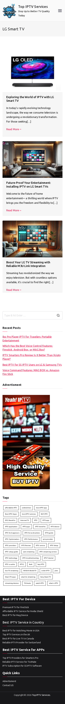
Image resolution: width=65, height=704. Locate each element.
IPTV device (55, 526)
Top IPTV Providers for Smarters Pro (20, 658)
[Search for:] (32, 315)
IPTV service (40, 545)
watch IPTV (40, 583)
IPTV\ (22, 564)
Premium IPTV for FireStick (16, 607)
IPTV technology (11, 558)
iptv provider (48, 539)
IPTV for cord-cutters (32, 533)
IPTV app (45, 520)
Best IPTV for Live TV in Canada (18, 638)
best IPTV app (41, 508)
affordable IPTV (11, 508)
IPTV (36, 520)
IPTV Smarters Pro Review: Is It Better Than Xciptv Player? (32, 357)
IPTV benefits (40, 526)
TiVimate (27, 583)
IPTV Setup (54, 545)
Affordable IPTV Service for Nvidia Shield (23, 611)
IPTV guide (49, 533)
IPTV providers (10, 545)
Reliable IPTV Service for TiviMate (19, 662)
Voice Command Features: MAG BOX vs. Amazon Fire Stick (31, 372)
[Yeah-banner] (26, 441)
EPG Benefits (10, 520)
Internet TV (24, 520)
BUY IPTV (44, 514)
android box (26, 508)
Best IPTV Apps (11, 514)
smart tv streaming (28, 577)
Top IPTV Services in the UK (16, 634)
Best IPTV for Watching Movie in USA (21, 630)
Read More (12, 129)
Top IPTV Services (33, 6)
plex (56, 570)
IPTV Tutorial (48, 558)
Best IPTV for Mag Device (15, 615)
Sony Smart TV (45, 577)
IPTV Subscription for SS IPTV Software (22, 666)
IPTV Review (26, 545)
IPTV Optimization (12, 539)
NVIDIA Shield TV (30, 570)
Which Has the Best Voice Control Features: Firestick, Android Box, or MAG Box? (28, 347)
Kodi (30, 564)
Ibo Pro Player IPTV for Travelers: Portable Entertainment (27, 338)
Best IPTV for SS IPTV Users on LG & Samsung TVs (32, 364)
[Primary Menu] (59, 10)
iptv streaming (28, 552)
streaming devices (12, 583)
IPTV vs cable (10, 564)
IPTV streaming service (48, 552)
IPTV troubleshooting (30, 558)
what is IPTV (53, 583)
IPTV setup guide (11, 552)
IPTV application (11, 526)
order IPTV (45, 570)
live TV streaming (11, 570)
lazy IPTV (41, 564)
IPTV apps (26, 526)
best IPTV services (29, 514)
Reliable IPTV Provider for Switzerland (22, 642)
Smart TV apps (10, 577)
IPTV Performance (31, 539)
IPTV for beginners (12, 533)
